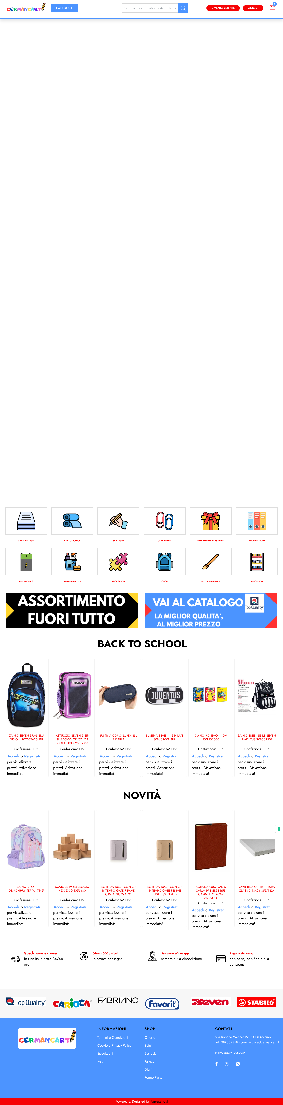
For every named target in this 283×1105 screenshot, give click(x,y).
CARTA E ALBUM (26, 540)
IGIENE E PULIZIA (72, 581)
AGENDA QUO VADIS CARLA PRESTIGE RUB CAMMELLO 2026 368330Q (211, 892)
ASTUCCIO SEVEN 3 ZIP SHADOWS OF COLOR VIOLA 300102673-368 (72, 739)
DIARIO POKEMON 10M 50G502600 (210, 738)
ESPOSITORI (257, 581)
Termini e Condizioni (112, 1037)
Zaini (148, 1045)
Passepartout (159, 1101)
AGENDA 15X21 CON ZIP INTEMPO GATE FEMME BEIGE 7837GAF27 (164, 891)
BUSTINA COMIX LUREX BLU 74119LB (118, 738)
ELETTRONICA (26, 581)
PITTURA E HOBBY (210, 581)
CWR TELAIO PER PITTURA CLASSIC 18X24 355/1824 (257, 889)
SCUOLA (164, 581)
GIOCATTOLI (118, 581)
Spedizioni (105, 1053)
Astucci (150, 1061)
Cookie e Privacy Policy (114, 1045)
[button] (183, 8)
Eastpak (150, 1053)
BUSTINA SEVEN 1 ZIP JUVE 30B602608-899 (164, 738)
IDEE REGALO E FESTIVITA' (210, 540)
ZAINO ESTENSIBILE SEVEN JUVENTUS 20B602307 (257, 738)
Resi (100, 1061)
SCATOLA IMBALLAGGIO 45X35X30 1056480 (72, 889)
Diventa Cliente (223, 8)
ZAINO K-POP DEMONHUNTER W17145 (26, 889)
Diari (148, 1069)
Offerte (150, 1037)
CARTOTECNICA (72, 540)
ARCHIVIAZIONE (257, 540)
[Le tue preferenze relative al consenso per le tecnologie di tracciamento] (279, 829)
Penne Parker (154, 1077)
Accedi (253, 8)
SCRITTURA (118, 540)
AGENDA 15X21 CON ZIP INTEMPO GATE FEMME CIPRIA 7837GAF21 (118, 891)
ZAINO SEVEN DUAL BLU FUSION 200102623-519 (26, 738)
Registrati (32, 756)
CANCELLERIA (165, 540)
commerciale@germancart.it (260, 1042)
